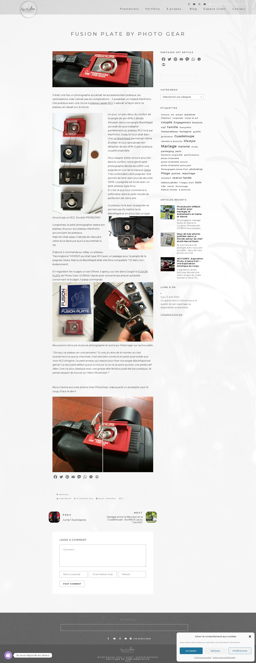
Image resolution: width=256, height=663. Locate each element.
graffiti (197, 131)
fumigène (186, 131)
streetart (166, 178)
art (172, 114)
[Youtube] (194, 4)
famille (172, 127)
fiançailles (185, 127)
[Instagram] (199, 4)
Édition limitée (169, 189)
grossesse (167, 136)
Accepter (191, 650)
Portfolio (153, 8)
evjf (163, 127)
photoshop (196, 169)
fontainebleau (169, 131)
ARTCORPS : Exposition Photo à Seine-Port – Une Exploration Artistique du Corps (190, 262)
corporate (177, 118)
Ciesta (147, 170)
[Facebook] (188, 4)
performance (191, 155)
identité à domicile (171, 141)
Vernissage (181, 186)
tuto (198, 182)
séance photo (169, 182)
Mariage (169, 146)
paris (178, 151)
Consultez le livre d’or (172, 314)
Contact (239, 8)
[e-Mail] (204, 4)
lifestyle (190, 141)
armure (165, 114)
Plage (165, 173)
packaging (167, 151)
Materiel (111, 499)
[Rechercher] (191, 77)
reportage (188, 173)
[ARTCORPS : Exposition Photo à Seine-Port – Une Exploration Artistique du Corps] (168, 264)
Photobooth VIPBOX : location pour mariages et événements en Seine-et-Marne (189, 212)
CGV (128, 661)
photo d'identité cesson (174, 162)
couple (166, 122)
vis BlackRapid (121, 138)
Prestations (129, 8)
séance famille (182, 177)
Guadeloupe (184, 136)
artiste (179, 114)
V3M (163, 186)
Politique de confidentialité (224, 657)
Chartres (166, 118)
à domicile (185, 189)
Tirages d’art (186, 182)
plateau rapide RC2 (101, 103)
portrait (176, 173)
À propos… (175, 8)
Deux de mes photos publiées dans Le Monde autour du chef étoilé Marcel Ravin (189, 238)
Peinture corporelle (172, 155)
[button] (249, 636)
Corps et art (191, 118)
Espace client (215, 8)
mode (194, 147)
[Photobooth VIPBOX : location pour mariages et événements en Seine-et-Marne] (168, 212)
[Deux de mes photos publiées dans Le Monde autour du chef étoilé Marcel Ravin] (168, 239)
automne (189, 114)
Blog (193, 8)
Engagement (182, 122)
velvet (170, 186)
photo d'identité (170, 158)
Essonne (197, 122)
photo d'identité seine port (176, 165)
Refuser (215, 650)
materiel (64, 495)
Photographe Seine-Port (174, 169)
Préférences (240, 650)
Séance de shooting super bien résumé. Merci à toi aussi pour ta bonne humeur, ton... (179, 304)
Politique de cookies (202, 657)
